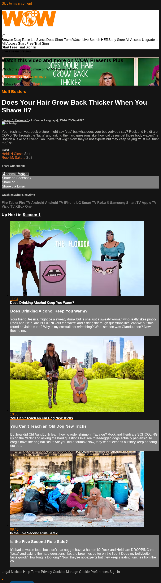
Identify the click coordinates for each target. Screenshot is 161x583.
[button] (4, 35)
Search (95, 40)
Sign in (47, 43)
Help (27, 572)
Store (121, 40)
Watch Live (81, 40)
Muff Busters (14, 91)
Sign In (31, 47)
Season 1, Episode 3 (15, 120)
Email (25, 174)
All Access (133, 40)
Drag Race (22, 40)
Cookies (59, 572)
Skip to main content (17, 3)
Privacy (47, 572)
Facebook (9, 174)
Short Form (63, 40)
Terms (36, 572)
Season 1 (32, 214)
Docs (50, 40)
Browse (8, 40)
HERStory (108, 40)
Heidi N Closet (13, 154)
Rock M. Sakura (14, 157)
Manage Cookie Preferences (87, 572)
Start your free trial (16, 76)
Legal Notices (12, 572)
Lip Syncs (38, 40)
